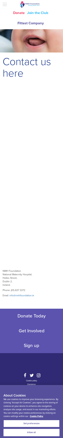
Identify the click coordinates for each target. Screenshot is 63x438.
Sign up (31, 345)
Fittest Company (31, 23)
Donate (19, 13)
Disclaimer (31, 384)
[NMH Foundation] (31, 4)
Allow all (31, 432)
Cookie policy (31, 381)
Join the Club (37, 13)
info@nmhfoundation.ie (21, 295)
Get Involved (31, 331)
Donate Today (32, 316)
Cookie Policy (36, 416)
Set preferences (31, 423)
